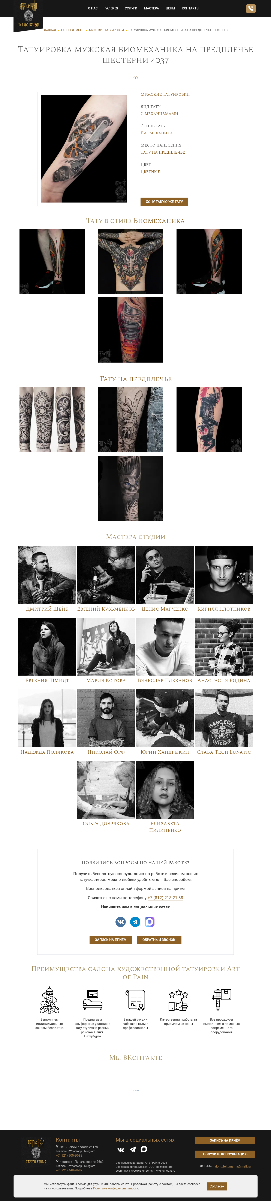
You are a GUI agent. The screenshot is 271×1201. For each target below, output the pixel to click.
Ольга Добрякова (106, 823)
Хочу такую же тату (164, 202)
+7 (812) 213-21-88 (165, 897)
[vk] (120, 922)
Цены (170, 8)
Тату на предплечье (163, 152)
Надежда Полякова (47, 752)
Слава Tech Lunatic (224, 752)
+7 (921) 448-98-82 (69, 1170)
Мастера (151, 8)
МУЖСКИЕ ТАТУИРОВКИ (106, 30)
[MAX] (144, 1150)
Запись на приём (111, 940)
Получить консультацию (225, 1154)
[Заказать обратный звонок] (251, 8)
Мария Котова (106, 680)
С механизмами (159, 113)
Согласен (217, 1186)
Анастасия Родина (223, 680)
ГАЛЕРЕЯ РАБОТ (72, 30)
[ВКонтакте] (121, 1150)
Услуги (131, 8)
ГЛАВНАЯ (49, 30)
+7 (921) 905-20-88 (69, 1155)
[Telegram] (132, 1150)
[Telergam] (135, 922)
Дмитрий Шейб (47, 609)
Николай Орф (106, 752)
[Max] (149, 922)
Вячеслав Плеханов (165, 680)
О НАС (93, 8)
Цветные (150, 171)
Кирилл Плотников (223, 609)
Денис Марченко (165, 609)
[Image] (52, 261)
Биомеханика (157, 133)
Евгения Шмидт (47, 680)
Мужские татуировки (165, 94)
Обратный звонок (159, 940)
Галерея (111, 8)
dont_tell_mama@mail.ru (233, 1166)
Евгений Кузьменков (106, 609)
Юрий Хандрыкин (165, 752)
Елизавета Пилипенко (165, 827)
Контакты (190, 8)
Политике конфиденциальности (115, 1188)
